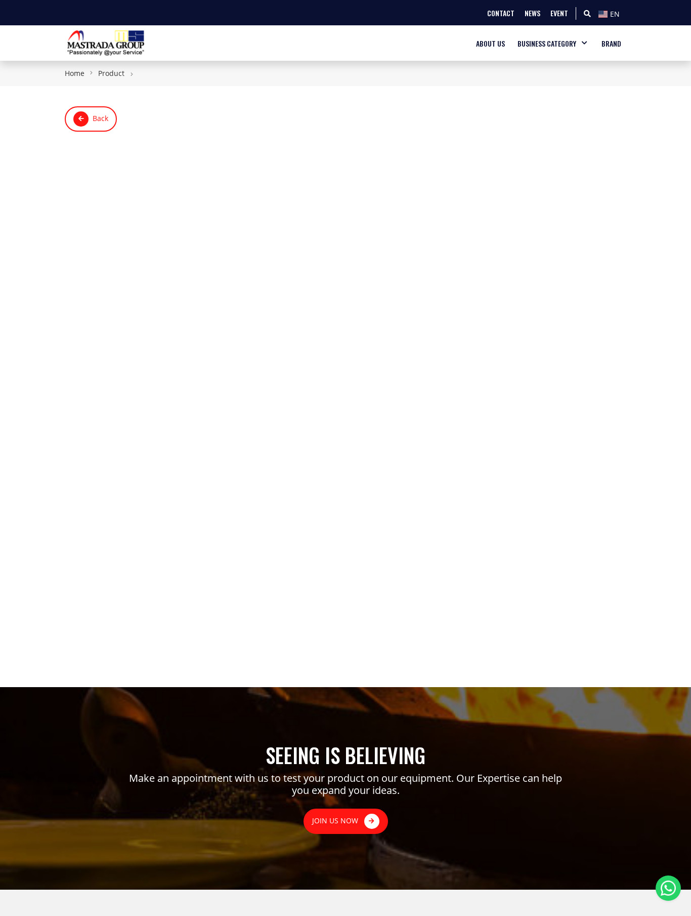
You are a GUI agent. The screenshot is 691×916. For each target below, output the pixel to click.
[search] (587, 13)
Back (100, 118)
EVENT (559, 13)
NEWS (532, 13)
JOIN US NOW (336, 820)
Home (74, 73)
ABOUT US (490, 43)
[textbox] (611, 14)
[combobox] (611, 12)
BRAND (611, 43)
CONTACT (500, 13)
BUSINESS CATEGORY (546, 43)
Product (111, 73)
